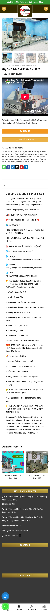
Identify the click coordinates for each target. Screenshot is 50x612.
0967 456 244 (9, 504)
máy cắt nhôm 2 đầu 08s (27, 154)
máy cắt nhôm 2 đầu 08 (12, 154)
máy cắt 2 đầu (9, 152)
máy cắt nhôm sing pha (23, 162)
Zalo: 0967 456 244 (10, 535)
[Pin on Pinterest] (22, 167)
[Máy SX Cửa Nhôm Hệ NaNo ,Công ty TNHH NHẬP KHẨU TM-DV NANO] (25, 10)
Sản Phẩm (15, 66)
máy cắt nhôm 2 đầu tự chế (38, 159)
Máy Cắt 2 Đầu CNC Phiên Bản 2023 (25, 193)
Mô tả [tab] (6, 186)
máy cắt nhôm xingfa (37, 162)
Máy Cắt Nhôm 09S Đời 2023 (37, 476)
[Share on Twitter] (13, 167)
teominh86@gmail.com (12, 525)
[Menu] (4, 9)
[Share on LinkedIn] (26, 167)
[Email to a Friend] (17, 167)
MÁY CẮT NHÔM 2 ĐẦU (29, 66)
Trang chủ (6, 66)
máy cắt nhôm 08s (30, 152)
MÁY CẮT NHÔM (19, 152)
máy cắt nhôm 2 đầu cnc (12, 157)
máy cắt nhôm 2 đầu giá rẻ (28, 157)
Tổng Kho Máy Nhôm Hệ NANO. (16, 530)
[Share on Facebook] (8, 167)
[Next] (44, 34)
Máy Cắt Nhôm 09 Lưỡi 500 (13, 476)
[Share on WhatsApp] (4, 167)
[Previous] (6, 34)
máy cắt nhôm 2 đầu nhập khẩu (19, 159)
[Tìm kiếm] (46, 9)
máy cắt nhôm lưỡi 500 (8, 162)
